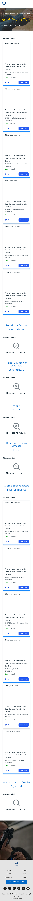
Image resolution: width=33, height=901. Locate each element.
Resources (8, 877)
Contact (24, 877)
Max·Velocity (19, 898)
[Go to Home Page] (4, 4)
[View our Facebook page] (5, 888)
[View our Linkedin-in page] (14, 888)
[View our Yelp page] (23, 888)
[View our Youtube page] (28, 888)
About (9, 870)
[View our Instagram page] (9, 888)
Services (9, 874)
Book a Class (16, 850)
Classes (24, 870)
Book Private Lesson (16, 856)
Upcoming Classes (16, 882)
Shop (24, 874)
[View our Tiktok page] (18, 888)
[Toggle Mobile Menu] (30, 4)
